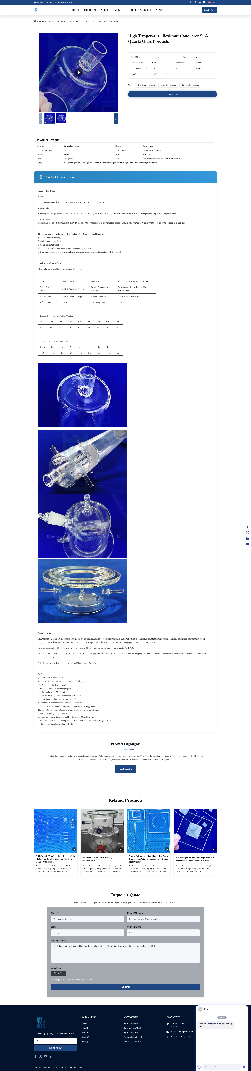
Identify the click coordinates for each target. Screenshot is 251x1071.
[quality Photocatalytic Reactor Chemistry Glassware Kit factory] (102, 831)
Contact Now (55, 871)
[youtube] (45, 1056)
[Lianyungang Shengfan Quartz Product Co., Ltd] (36, 10)
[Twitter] (195, 2)
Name (53, 926)
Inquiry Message (59, 940)
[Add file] (199, 1067)
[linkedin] (50, 1056)
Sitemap (85, 1041)
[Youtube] (204, 2)
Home (75, 9)
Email (54, 913)
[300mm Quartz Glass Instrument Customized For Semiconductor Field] (78, 72)
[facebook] (35, 1056)
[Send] (244, 1067)
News (159, 9)
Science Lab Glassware (57, 21)
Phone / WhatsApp (135, 913)
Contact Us (86, 1037)
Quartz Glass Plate (131, 1023)
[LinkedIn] (247, 538)
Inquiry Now (209, 10)
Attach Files (56, 967)
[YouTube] (247, 544)
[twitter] (40, 1056)
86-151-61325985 (177, 1023)
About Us (119, 9)
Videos (105, 9)
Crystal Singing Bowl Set (133, 1037)
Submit (126, 987)
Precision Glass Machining (134, 1028)
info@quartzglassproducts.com (62, 2)
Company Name (134, 926)
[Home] (35, 21)
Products (90, 9)
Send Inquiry (125, 769)
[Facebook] (191, 2)
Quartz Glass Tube (131, 1032)
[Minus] (244, 1009)
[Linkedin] (200, 2)
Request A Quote (140, 9)
